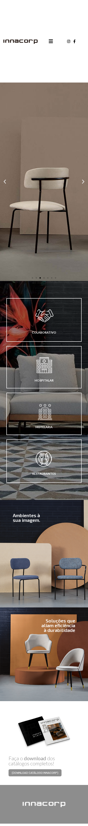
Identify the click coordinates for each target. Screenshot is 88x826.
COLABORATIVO (44, 332)
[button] (32, 278)
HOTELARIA (44, 427)
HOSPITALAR (44, 380)
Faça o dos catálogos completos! (32, 760)
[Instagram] (68, 41)
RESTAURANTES (44, 473)
